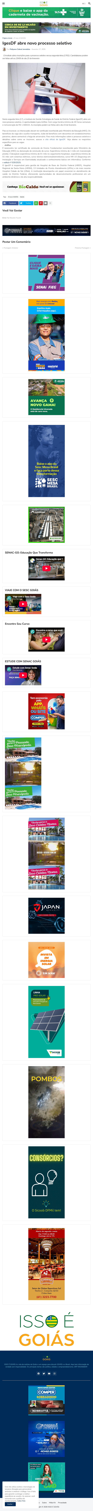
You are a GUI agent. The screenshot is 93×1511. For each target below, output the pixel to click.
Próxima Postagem (82, 248)
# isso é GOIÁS (20, 38)
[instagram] (54, 1374)
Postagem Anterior (11, 248)
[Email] (45, 203)
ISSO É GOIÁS (53, 1507)
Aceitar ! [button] (10, 1504)
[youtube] (49, 1374)
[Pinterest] (41, 203)
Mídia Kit (52, 1503)
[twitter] (44, 1374)
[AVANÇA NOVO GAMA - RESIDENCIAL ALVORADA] (46, 397)
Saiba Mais (21, 1501)
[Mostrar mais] (50, 203)
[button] (3, 4)
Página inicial (7, 38)
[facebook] (38, 1374)
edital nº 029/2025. (12, 162)
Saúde (22, 197)
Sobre (44, 1503)
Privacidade (62, 1503)
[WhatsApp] (36, 203)
